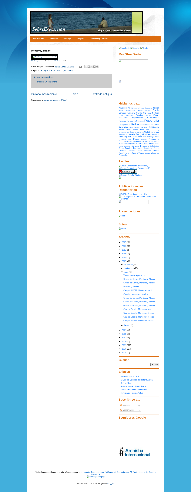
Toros (140, 151)
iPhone (128, 130)
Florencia (122, 121)
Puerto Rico (141, 141)
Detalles (139, 115)
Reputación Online (152, 141)
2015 (124, 253)
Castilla (139, 113)
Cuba (156, 113)
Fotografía (80, 38)
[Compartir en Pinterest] (97, 66)
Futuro (137, 127)
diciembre (128, 264)
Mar (157, 132)
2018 (124, 242)
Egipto (156, 115)
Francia (131, 127)
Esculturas (123, 117)
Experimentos (137, 117)
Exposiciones (153, 117)
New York (142, 136)
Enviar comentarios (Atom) (55, 100)
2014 (124, 257)
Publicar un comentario (47, 82)
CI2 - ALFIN (148, 113)
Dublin (148, 115)
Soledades (154, 146)
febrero (127, 325)
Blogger (110, 483)
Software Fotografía (140, 146)
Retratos (139, 143)
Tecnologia (148, 148)
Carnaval (131, 113)
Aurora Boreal (139, 108)
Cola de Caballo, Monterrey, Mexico (138, 309)
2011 (124, 334)
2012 (124, 330)
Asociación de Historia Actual (133, 386)
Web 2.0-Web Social (141, 153)
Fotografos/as (125, 125)
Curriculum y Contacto (99, 38)
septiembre (129, 268)
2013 (124, 261)
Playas (136, 139)
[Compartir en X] (91, 66)
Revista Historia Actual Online (134, 390)
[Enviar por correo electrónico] (85, 66)
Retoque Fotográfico (127, 144)
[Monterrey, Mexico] (44, 57)
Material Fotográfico (137, 134)
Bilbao (140, 111)
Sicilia (151, 143)
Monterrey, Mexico (37, 61)
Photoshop (122, 139)
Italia (142, 130)
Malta (153, 132)
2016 (124, 250)
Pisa (129, 139)
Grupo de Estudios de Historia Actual (137, 380)
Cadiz (156, 110)
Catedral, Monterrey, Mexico (135, 294)
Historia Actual (38, 38)
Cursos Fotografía (126, 115)
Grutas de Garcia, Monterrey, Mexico (139, 279)
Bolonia (147, 111)
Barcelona (148, 108)
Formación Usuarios (135, 121)
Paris (156, 136)
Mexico (60, 70)
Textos (156, 148)
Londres (140, 132)
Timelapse (131, 151)
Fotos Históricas (147, 125)
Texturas (122, 150)
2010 (124, 337)
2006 (124, 353)
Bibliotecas (54, 38)
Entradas (126, 405)
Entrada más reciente (44, 94)
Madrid (147, 132)
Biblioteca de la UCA (130, 376)
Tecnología (67, 38)
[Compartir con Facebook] (94, 66)
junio (126, 272)
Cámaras (122, 113)
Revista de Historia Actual (132, 393)
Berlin (121, 111)
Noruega (150, 137)
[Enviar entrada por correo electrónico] (80, 66)
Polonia (144, 139)
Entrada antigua (102, 94)
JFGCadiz (57, 61)
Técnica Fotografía (133, 148)
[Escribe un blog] (88, 66)
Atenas (131, 108)
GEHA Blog (126, 383)
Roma (146, 144)
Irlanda (135, 130)
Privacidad (132, 141)
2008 (124, 345)
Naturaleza (132, 136)
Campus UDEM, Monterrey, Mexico (138, 290)
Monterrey (68, 70)
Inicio (75, 94)
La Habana (131, 132)
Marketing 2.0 (123, 134)
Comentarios (128, 410)
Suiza (121, 148)
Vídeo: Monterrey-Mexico (134, 275)
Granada (143, 127)
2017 (124, 246)
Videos (156, 150)
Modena (156, 134)
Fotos (53, 70)
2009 (124, 341)
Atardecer (123, 108)
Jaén (147, 130)
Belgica (156, 108)
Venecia (147, 151)
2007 (124, 349)
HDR (150, 127)
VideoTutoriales (125, 153)
